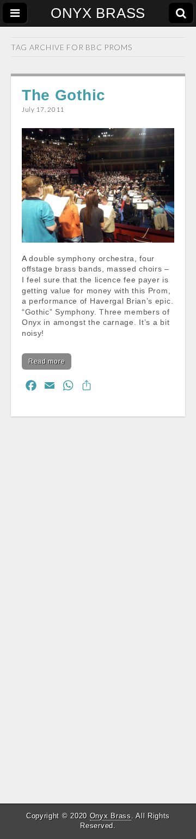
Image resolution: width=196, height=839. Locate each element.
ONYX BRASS (98, 13)
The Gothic (64, 95)
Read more (46, 361)
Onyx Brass (110, 816)
